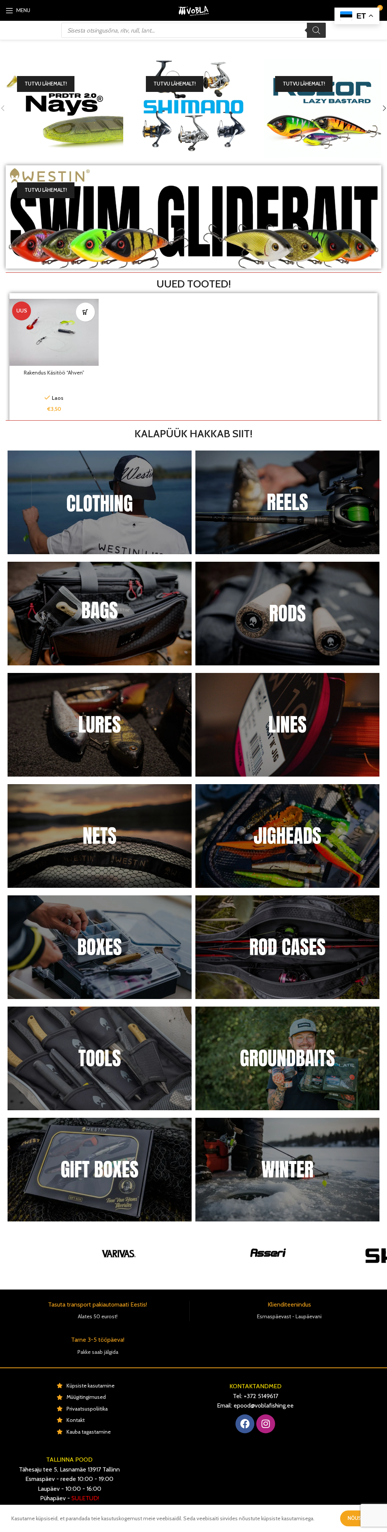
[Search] (316, 30)
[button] (85, 312)
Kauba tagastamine (89, 1431)
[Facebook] (244, 1423)
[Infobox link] (97, 1311)
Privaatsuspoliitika (87, 1408)
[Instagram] (265, 1423)
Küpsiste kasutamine (91, 1385)
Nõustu (358, 1518)
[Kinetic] (223, 1254)
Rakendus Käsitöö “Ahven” (54, 372)
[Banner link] (64, 108)
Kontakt (76, 1420)
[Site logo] (193, 9)
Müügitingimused (86, 1397)
